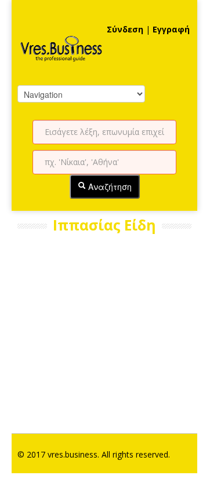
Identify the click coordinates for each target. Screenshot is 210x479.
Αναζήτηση (109, 186)
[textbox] (104, 132)
